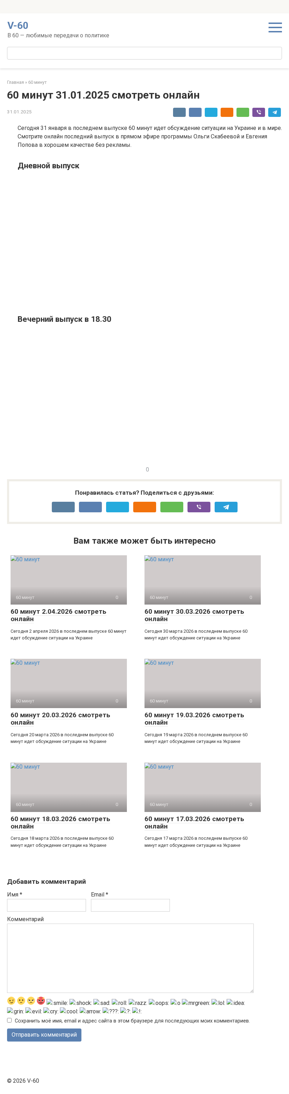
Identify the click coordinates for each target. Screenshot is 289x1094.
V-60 (18, 25)
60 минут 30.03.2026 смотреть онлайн (194, 615)
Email (99, 894)
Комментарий (25, 919)
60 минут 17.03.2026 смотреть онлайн (194, 822)
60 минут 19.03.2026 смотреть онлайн (194, 718)
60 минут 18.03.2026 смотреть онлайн (60, 822)
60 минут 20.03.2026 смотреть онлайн (60, 718)
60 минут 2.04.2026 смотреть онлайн (58, 615)
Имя (14, 894)
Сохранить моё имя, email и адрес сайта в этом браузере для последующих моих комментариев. (132, 1021)
